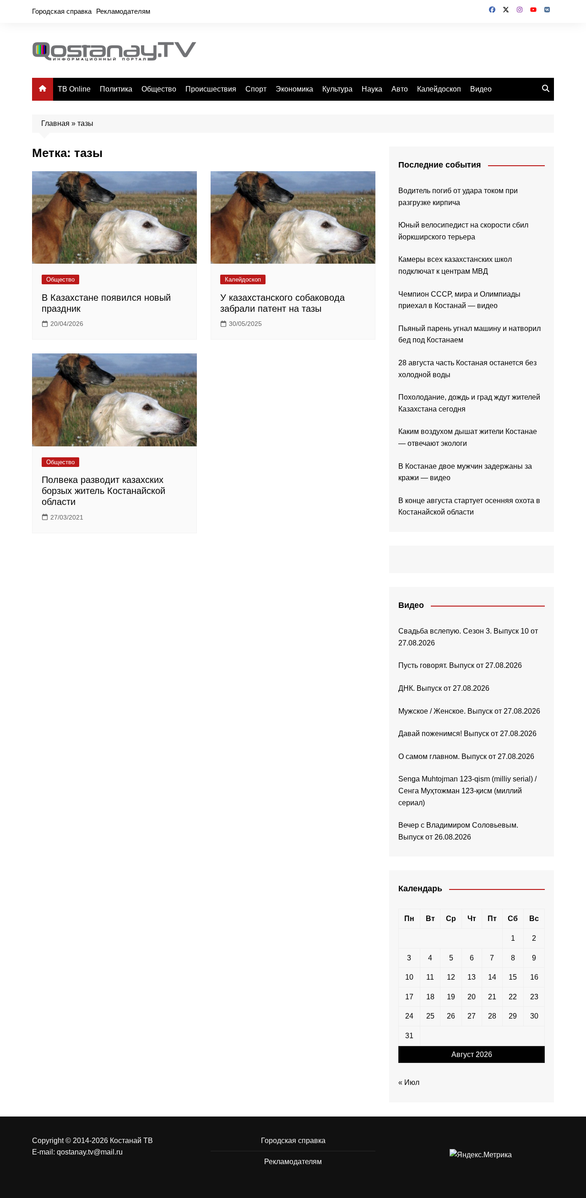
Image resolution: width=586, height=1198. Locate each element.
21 (492, 997)
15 (513, 977)
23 (534, 997)
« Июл (408, 1082)
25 (430, 1016)
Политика (116, 89)
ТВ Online (74, 89)
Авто (399, 89)
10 (409, 977)
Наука (372, 89)
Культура (337, 89)
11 (430, 977)
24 (409, 1016)
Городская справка (62, 11)
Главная (55, 123)
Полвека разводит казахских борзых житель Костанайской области (103, 491)
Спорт (255, 89)
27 (471, 1016)
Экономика (294, 89)
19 (451, 997)
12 (451, 977)
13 (471, 977)
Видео (481, 89)
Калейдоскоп (439, 89)
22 (513, 997)
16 (534, 977)
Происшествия (210, 89)
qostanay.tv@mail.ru (90, 1152)
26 (451, 1016)
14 (492, 977)
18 (430, 997)
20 (471, 997)
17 (409, 997)
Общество (158, 89)
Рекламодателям (123, 11)
